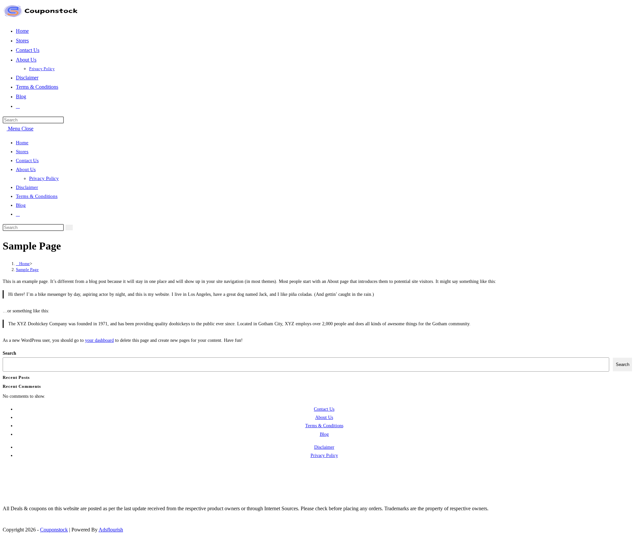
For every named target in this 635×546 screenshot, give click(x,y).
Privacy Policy (44, 178)
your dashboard (99, 340)
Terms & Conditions (37, 196)
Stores (22, 151)
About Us (26, 169)
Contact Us (27, 160)
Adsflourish (111, 529)
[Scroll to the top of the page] (4, 539)
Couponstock (54, 529)
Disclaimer (27, 187)
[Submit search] (69, 227)
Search (9, 353)
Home (22, 142)
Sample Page (27, 269)
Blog (21, 205)
